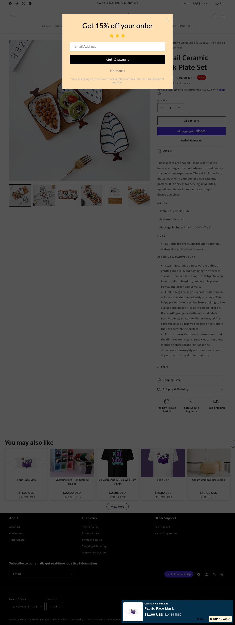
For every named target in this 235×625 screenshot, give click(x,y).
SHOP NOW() (220, 618)
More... (202, 618)
